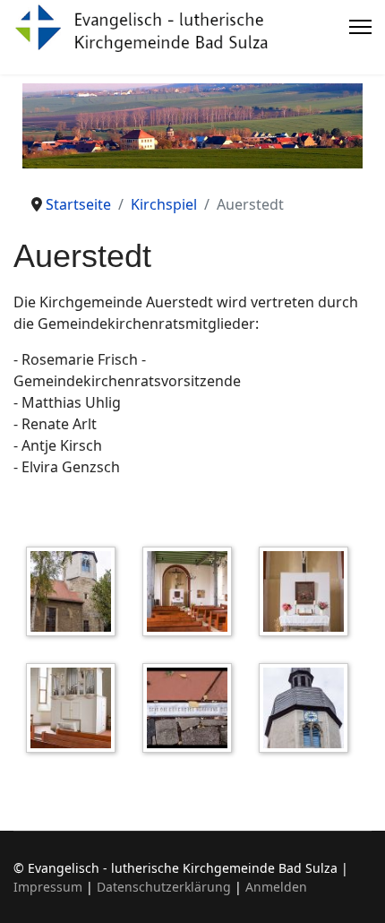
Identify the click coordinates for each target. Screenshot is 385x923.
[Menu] (360, 27)
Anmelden (276, 886)
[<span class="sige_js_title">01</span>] (75, 594)
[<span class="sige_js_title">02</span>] (191, 594)
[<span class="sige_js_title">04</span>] (75, 710)
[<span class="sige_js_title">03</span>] (308, 594)
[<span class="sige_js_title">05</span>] (191, 710)
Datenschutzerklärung (164, 886)
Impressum (47, 886)
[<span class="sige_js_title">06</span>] (308, 710)
